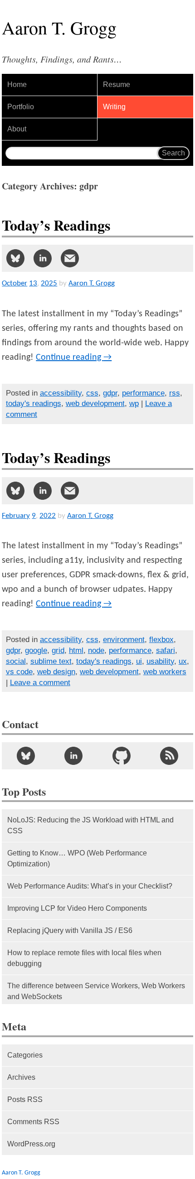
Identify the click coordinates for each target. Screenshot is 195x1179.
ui (139, 661)
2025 (49, 283)
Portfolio (20, 107)
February (16, 516)
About (16, 129)
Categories (25, 1055)
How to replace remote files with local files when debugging (84, 958)
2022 (47, 516)
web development (95, 403)
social (16, 661)
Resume (116, 84)
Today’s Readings (56, 225)
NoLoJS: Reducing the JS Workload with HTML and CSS (90, 825)
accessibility (61, 393)
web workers (164, 671)
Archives (21, 1077)
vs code (19, 671)
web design (56, 671)
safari (165, 650)
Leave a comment (40, 682)
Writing (114, 107)
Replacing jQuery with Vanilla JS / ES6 (69, 930)
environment (124, 639)
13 (33, 283)
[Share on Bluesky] (15, 258)
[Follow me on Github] (121, 755)
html (76, 650)
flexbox (161, 639)
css (92, 393)
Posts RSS (25, 1099)
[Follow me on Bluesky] (25, 755)
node (96, 650)
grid (58, 650)
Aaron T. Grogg (21, 1172)
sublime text (51, 661)
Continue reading (74, 357)
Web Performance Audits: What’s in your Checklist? (89, 886)
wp (134, 403)
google (36, 650)
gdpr (110, 393)
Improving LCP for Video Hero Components (77, 908)
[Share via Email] (69, 258)
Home (17, 84)
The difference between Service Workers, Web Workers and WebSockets (96, 991)
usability (160, 661)
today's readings (33, 403)
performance (143, 393)
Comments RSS (33, 1122)
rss (174, 393)
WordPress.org (31, 1144)
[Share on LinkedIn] (42, 258)
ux (183, 661)
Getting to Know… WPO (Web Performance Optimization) (77, 858)
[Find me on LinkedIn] (74, 755)
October (14, 283)
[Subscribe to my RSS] (169, 755)
